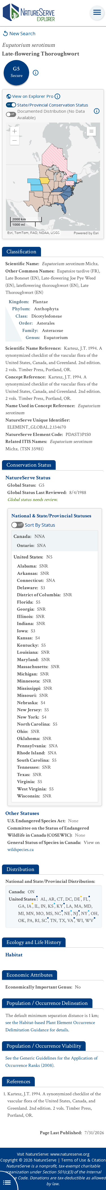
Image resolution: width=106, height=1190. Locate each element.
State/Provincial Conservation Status (52, 105)
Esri (96, 233)
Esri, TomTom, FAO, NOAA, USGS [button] (33, 233)
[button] (14, 131)
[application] (53, 179)
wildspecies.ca (20, 849)
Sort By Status (40, 525)
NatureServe (45, 1160)
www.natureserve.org (69, 1154)
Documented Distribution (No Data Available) (51, 114)
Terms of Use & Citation (83, 1160)
